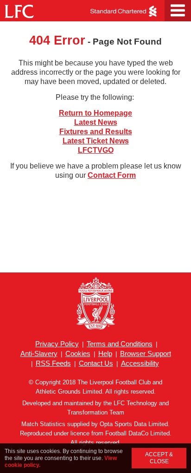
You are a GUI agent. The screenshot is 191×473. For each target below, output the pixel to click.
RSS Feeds (53, 363)
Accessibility (140, 363)
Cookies (77, 353)
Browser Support (145, 353)
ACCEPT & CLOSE (159, 458)
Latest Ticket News (96, 141)
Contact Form (112, 175)
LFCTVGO (96, 150)
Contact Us (96, 363)
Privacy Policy (57, 344)
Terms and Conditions (120, 344)
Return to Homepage (95, 113)
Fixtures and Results (95, 132)
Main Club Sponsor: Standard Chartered (122, 11)
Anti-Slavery (38, 353)
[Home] (17, 9)
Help (105, 353)
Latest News (95, 122)
